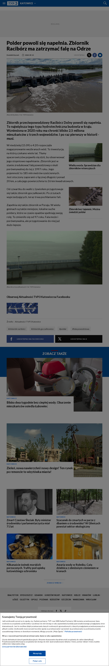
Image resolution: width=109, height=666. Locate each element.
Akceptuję (37, 653)
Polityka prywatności (73, 631)
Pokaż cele (37, 661)
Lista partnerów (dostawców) (14, 647)
